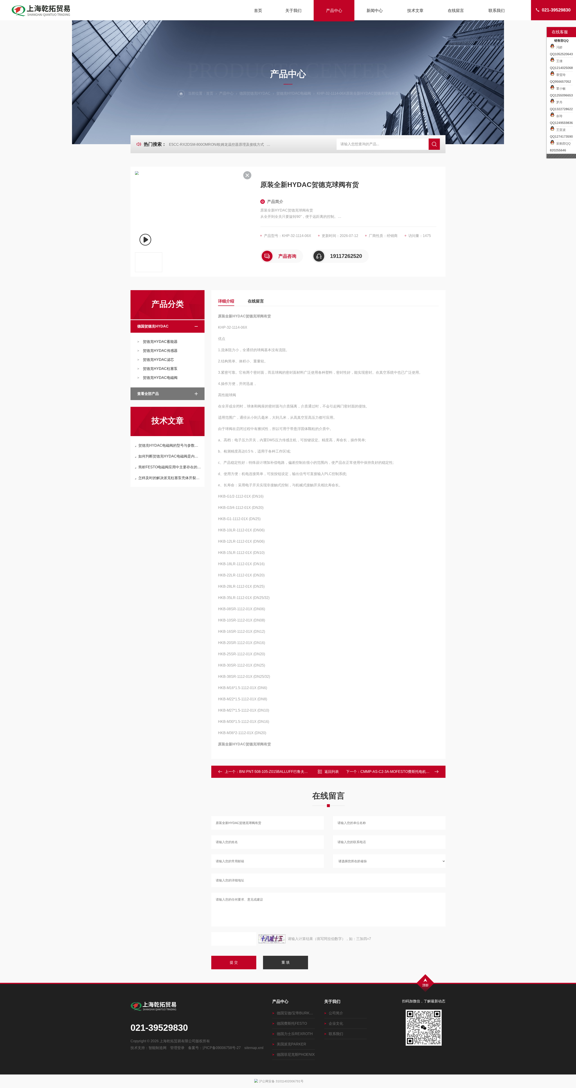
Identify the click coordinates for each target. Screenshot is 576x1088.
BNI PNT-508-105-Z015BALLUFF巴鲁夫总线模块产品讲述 (286, 772)
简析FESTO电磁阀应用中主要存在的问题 (169, 467)
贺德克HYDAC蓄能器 (160, 342)
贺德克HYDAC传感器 (160, 351)
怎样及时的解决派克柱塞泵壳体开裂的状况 (169, 478)
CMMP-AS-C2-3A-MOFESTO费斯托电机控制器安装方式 (405, 772)
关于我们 (293, 10)
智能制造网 (157, 1048)
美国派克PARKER (291, 1044)
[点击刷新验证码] (272, 938)
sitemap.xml (253, 1048)
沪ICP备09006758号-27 (221, 1048)
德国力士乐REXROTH (295, 1034)
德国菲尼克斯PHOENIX (296, 1054)
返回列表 (331, 772)
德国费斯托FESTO (292, 1023)
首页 (258, 10)
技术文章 (415, 10)
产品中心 (334, 10)
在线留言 (456, 10)
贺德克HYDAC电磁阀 (293, 93)
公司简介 (336, 1013)
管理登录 (177, 1048)
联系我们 (496, 10)
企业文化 (336, 1023)
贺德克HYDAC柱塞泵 (160, 369)
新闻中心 (375, 10)
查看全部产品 (148, 394)
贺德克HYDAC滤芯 (158, 360)
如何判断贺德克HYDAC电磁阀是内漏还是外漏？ (169, 456)
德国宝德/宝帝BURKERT (296, 1013)
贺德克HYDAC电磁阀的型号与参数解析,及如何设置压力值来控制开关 (169, 445)
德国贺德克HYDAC (254, 93)
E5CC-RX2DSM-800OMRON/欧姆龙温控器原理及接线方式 (216, 144)
